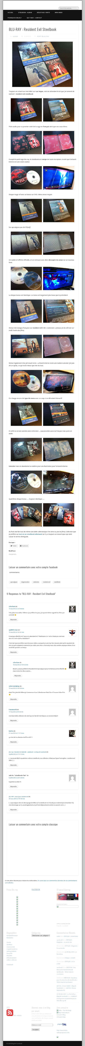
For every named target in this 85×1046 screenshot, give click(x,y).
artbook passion (11, 958)
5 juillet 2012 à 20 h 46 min (16, 778)
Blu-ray (44, 36)
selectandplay (14, 686)
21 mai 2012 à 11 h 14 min (16, 733)
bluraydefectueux (12, 935)
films (47, 36)
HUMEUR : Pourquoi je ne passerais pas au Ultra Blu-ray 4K (67, 998)
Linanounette (11, 947)
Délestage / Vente (43, 12)
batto (11, 731)
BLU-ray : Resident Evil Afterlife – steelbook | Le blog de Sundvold (27, 752)
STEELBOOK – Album (25, 12)
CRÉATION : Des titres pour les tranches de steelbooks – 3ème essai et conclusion (67, 980)
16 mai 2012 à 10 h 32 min (20, 665)
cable (58, 936)
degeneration (25, 582)
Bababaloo (10, 938)
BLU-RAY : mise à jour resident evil (18, 796)
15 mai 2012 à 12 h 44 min (16, 609)
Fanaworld (13, 709)
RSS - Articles (17, 1015)
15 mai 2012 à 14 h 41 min (16, 632)
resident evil (46, 582)
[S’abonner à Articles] (10, 1015)
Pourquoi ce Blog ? (15, 18)
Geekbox (9, 944)
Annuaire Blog (61, 1015)
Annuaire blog (61, 1017)
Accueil (10, 12)
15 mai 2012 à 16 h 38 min (16, 688)
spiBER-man (13, 630)
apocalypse (13, 582)
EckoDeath (10, 965)
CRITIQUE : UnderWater (71, 936)
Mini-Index (58, 12)
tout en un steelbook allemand (30, 534)
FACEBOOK (36, 889)
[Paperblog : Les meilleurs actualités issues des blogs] (62, 1026)
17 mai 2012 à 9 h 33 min (16, 712)
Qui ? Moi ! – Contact (34, 18)
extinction (36, 582)
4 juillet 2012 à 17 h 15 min (16, 754)
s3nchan (12, 606)
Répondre (13, 619)
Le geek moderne (12, 949)
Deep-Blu (9, 953)
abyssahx (9, 955)
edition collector (12, 960)
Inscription (35, 1029)
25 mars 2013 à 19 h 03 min (17, 799)
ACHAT (39, 36)
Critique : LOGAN (70, 958)
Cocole (9, 942)
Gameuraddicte (11, 951)
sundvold (15, 36)
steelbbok (57, 582)
